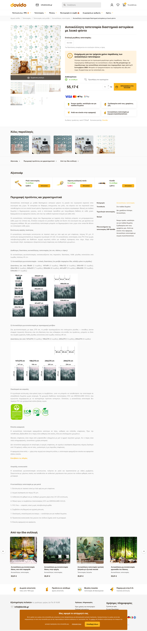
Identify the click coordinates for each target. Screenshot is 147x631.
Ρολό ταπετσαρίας (33, 181)
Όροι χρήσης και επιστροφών (85, 607)
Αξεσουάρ (14, 161)
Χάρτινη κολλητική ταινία (77, 181)
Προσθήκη (44, 186)
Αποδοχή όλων (92, 624)
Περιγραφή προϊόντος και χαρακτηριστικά (39, 161)
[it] (131, 617)
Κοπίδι (112, 181)
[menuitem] (22, 13)
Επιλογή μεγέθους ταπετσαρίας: (78, 37)
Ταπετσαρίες (26, 18)
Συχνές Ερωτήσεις (112, 609)
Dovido (105, 120)
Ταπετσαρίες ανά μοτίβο (41, 18)
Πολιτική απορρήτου (82, 609)
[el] (134, 617)
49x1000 (69, 43)
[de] (128, 617)
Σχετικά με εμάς (111, 606)
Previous (3, 551)
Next (57, 52)
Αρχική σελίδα (15, 18)
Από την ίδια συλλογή (68, 161)
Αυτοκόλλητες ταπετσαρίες (61, 18)
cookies (93, 619)
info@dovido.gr (21, 607)
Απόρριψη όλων (76, 624)
